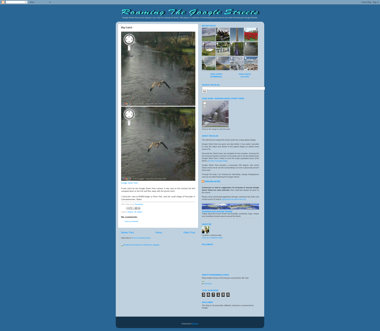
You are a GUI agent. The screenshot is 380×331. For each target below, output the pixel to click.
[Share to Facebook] (136, 208)
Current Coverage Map (217, 161)
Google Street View (129, 183)
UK (135, 212)
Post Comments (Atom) (141, 238)
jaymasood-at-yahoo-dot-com (234, 199)
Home (158, 232)
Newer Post (127, 232)
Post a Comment (131, 221)
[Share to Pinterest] (139, 208)
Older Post (189, 232)
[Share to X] (133, 208)
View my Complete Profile (212, 238)
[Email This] (127, 208)
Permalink (139, 204)
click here (208, 284)
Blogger (195, 324)
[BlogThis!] (130, 208)
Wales (139, 212)
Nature (130, 212)
